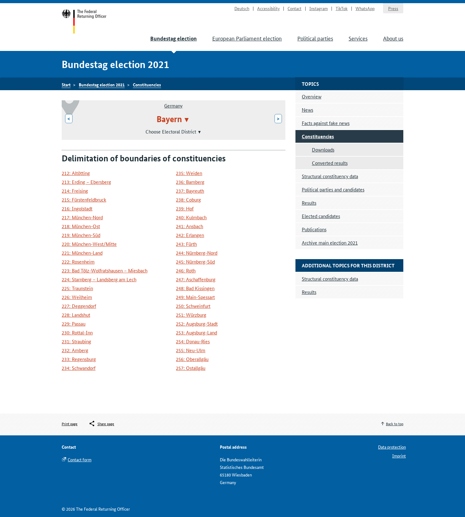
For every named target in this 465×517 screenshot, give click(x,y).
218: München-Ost (81, 226)
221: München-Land (82, 252)
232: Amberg (75, 350)
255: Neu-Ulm (190, 350)
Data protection (392, 447)
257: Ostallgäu (190, 367)
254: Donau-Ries (193, 341)
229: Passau (73, 323)
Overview (311, 96)
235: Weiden (189, 173)
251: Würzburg (191, 314)
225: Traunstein (77, 288)
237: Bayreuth (190, 190)
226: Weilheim (77, 297)
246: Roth (185, 270)
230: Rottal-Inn (77, 332)
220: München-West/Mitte (89, 243)
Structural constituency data (330, 176)
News (307, 109)
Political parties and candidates (333, 189)
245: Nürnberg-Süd (195, 261)
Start (84, 21)
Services (358, 38)
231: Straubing (76, 341)
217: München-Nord (82, 217)
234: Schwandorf (79, 367)
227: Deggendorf (79, 305)
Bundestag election (173, 38)
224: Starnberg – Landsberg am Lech (99, 279)
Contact (294, 8)
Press (393, 8)
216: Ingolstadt (77, 208)
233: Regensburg (79, 359)
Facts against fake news (326, 123)
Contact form (79, 459)
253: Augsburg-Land (196, 332)
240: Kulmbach (191, 217)
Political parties (315, 38)
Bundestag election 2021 (102, 84)
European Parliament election (247, 38)
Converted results (330, 162)
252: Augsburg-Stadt (197, 323)
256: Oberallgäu (192, 359)
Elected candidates (321, 216)
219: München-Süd (81, 235)
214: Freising (75, 190)
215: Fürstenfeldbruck (84, 199)
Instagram (318, 8)
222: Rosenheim (78, 261)
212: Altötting (76, 173)
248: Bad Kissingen (195, 288)
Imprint (399, 455)
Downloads (323, 149)
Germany (173, 105)
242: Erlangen (190, 235)
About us (393, 38)
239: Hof (185, 208)
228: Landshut (76, 314)
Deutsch (241, 8)
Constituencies (147, 84)
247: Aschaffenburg (195, 279)
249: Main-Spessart (195, 297)
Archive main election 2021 (330, 242)
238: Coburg (188, 199)
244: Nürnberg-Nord (196, 252)
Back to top (394, 423)
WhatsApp (365, 8)
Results (309, 202)
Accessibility (268, 8)
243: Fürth (186, 243)
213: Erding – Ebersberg (86, 181)
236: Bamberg (190, 181)
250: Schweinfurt (193, 305)
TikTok (342, 8)
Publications (314, 229)
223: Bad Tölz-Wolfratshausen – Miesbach (104, 270)
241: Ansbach (189, 226)
